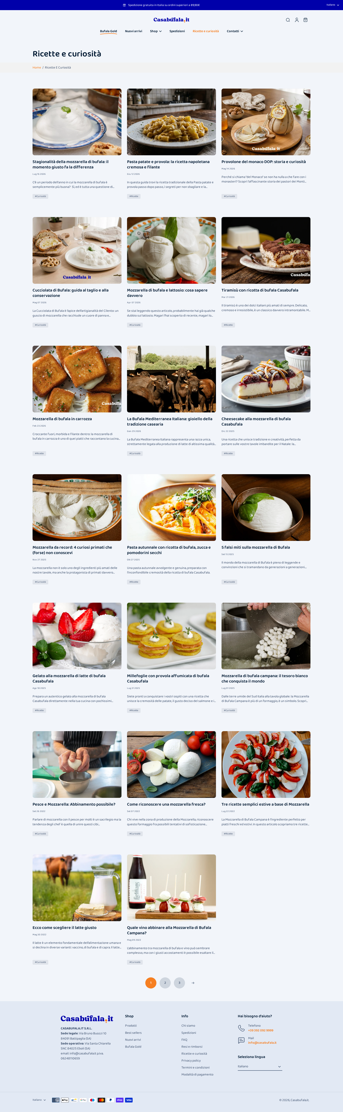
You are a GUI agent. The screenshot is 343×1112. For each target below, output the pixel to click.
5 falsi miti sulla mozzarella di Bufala (256, 547)
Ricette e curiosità (194, 1053)
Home (37, 67)
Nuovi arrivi (133, 1040)
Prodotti (131, 1025)
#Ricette (133, 196)
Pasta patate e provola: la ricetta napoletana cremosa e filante (168, 164)
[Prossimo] (193, 983)
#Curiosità (40, 196)
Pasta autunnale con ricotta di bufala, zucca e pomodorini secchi (169, 550)
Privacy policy (191, 1060)
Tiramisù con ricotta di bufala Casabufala (260, 290)
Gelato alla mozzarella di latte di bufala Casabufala (69, 678)
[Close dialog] (89, 1042)
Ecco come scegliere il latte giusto (64, 928)
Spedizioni (188, 1033)
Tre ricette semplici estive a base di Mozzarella (265, 804)
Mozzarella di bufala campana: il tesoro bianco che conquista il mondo (265, 678)
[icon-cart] (305, 20)
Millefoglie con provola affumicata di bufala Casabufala (168, 678)
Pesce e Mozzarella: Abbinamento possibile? (74, 804)
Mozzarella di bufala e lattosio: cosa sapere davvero (167, 293)
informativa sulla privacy (23, 1090)
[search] (287, 20)
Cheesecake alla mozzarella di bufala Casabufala (256, 421)
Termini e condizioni (195, 1067)
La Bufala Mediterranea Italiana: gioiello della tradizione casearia (169, 421)
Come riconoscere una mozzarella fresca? (166, 804)
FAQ (184, 1040)
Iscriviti (48, 1101)
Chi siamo (188, 1025)
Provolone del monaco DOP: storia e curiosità (264, 162)
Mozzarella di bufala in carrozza (62, 419)
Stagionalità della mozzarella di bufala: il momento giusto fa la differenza (71, 164)
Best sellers (133, 1033)
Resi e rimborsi (191, 1046)
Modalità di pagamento (197, 1074)
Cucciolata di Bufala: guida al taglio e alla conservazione (71, 293)
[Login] (296, 20)
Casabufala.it (300, 1100)
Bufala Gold (133, 1046)
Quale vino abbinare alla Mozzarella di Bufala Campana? (169, 930)
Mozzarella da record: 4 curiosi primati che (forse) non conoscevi (72, 550)
